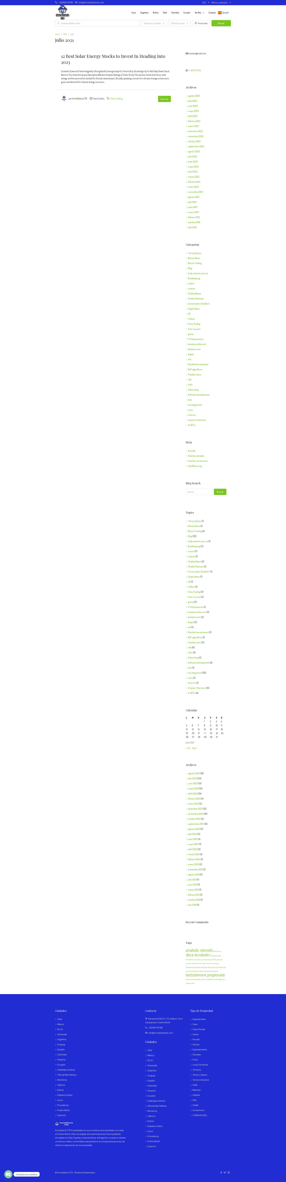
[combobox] (154, 23)
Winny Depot (208, 979)
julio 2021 (192, 202)
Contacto (212, 12)
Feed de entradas (196, 455)
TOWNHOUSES (199, 1115)
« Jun (188, 747)
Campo (195, 1044)
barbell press (217, 951)
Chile (165, 12)
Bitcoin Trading (195, 263)
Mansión (196, 1090)
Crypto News (194, 308)
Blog (190, 268)
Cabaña (196, 1095)
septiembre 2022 (196, 146)
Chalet (195, 1105)
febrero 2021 (194, 217)
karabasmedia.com (197, 344)
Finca (195, 1060)
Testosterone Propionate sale (195, 979)
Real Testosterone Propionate (209, 971)
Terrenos (196, 1070)
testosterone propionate (205, 974)
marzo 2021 (193, 212)
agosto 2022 (194, 151)
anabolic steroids (199, 950)
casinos (191, 288)
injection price (199, 960)
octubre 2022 (194, 141)
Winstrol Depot (217, 979)
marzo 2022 (193, 176)
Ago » (194, 747)
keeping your (208, 960)
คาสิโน (191, 425)
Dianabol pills (190, 960)
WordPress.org (195, 465)
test (190, 399)
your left (191, 983)
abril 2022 (192, 171)
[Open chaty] (8, 1174)
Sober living (193, 389)
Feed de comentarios (198, 460)
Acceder (192, 450)
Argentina (144, 12)
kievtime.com (194, 349)
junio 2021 (192, 207)
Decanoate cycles (215, 956)
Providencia (63, 1105)
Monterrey (62, 1080)
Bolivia (155, 12)
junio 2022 (193, 161)
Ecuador (187, 12)
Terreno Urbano (199, 1075)
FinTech (191, 318)
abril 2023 (192, 116)
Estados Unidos (64, 1095)
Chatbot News (194, 293)
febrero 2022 (194, 181)
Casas (195, 1034)
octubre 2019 (194, 222)
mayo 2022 (193, 166)
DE (189, 313)
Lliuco (60, 1100)
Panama (61, 1060)
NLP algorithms (195, 369)
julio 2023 (192, 100)
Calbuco (61, 1085)
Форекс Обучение (197, 419)
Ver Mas (198, 12)
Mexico (60, 1024)
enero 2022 (193, 186)
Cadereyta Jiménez (66, 1070)
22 (205, 733)
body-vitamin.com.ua (198, 273)
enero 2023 (193, 126)
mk (189, 359)
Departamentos (199, 1049)
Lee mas (164, 98)
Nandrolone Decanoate (193, 967)
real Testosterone (194, 971)
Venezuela (62, 1034)
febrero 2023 (194, 121)
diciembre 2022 (195, 131)
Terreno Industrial (200, 1080)
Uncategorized (195, 404)
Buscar (221, 23)
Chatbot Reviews (196, 298)
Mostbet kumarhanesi (198, 364)
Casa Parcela (198, 1029)
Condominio (198, 1110)
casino (191, 283)
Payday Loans (194, 374)
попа (190, 409)
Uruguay (61, 1044)
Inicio (134, 12)
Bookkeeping (194, 278)
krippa (191, 354)
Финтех (192, 414)
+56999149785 (155, 1028)
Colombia (175, 12)
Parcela (196, 1039)
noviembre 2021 (195, 191)
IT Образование (195, 339)
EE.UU (60, 1029)
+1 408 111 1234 (194, 70)
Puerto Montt (63, 1110)
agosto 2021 (193, 196)
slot (189, 379)
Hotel (194, 1085)
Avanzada (202, 23)
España (60, 1049)
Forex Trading (116, 98)
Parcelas (196, 1054)
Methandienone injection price (201, 963)
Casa (194, 1024)
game (190, 334)
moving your (215, 963)
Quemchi (61, 1115)
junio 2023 (193, 105)
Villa (194, 1100)
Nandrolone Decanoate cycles (209, 967)
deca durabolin (198, 954)
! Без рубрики (194, 253)
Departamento (199, 1019)
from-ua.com (194, 328)
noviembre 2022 (195, 136)
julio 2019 (192, 227)
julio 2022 (192, 156)
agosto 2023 (194, 95)
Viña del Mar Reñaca (66, 1075)
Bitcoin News (194, 258)
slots (190, 384)
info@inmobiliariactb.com (160, 1033)
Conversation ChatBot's (199, 303)
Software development (199, 394)
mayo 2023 (193, 110)
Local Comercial (200, 1065)
